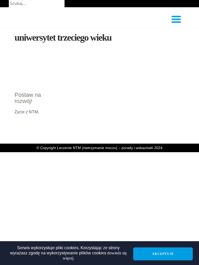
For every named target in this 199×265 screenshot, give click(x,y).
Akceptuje (163, 254)
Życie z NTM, (27, 112)
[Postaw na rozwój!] (37, 72)
